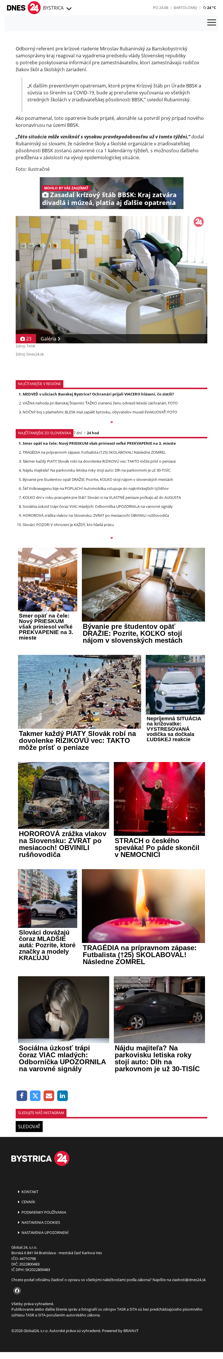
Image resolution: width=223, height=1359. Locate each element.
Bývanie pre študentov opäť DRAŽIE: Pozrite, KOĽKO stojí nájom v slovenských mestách (98, 479)
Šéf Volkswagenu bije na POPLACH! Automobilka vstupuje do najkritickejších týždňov (96, 488)
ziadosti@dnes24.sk (189, 1279)
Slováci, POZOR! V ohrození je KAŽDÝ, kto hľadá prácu (68, 524)
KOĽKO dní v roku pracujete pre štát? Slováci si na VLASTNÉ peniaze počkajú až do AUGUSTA (102, 497)
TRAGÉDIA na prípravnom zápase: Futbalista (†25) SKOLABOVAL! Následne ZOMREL (94, 452)
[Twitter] (35, 1096)
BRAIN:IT (131, 1330)
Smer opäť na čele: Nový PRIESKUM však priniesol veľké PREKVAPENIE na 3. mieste (99, 443)
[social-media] (16, 1291)
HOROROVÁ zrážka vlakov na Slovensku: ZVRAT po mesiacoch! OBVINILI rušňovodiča (96, 515)
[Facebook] (22, 1096)
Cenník (28, 1201)
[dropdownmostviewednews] (111, 423)
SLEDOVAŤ (29, 1126)
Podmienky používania (43, 1212)
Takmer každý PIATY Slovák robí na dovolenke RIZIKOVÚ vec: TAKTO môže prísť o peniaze (99, 461)
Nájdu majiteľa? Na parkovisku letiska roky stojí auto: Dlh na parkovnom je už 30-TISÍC (96, 470)
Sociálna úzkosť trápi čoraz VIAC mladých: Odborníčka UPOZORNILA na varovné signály (98, 506)
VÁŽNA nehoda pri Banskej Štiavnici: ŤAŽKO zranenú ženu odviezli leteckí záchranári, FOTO (100, 403)
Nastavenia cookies (40, 1222)
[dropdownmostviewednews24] (111, 538)
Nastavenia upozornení (45, 1232)
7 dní (77, 432)
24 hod (93, 432)
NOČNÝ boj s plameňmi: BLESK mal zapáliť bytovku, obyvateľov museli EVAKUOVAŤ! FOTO (100, 412)
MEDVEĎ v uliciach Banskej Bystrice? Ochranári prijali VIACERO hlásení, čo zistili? (98, 394)
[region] (68, 9)
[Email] (49, 1096)
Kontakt (29, 1191)
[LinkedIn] (62, 1096)
